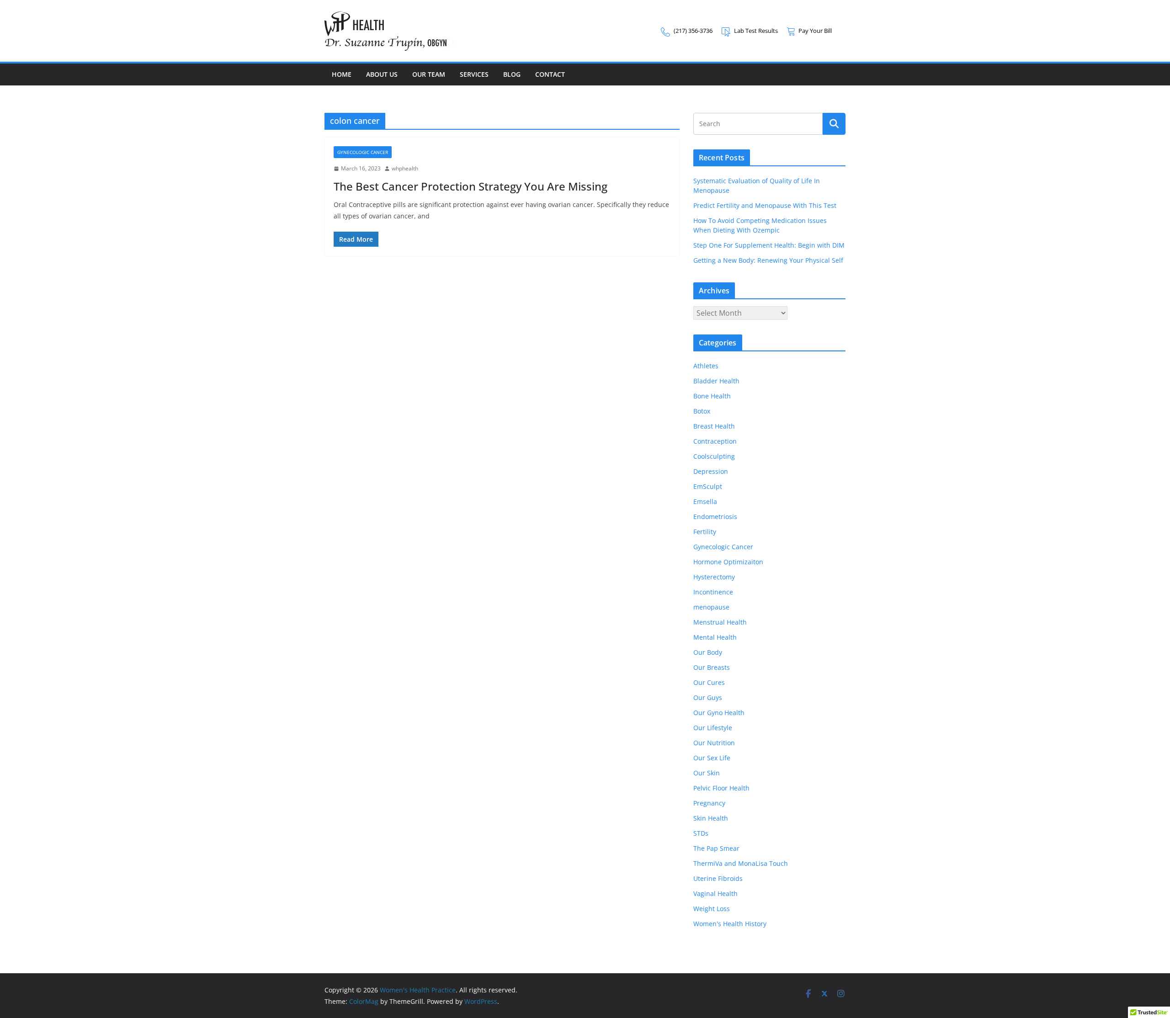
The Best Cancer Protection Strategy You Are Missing (470, 186)
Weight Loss (711, 908)
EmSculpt (707, 486)
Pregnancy (709, 803)
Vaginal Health (715, 893)
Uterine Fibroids (718, 878)
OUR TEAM (428, 74)
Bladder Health (716, 380)
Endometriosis (715, 516)
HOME (341, 74)
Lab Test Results (756, 31)
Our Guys (707, 697)
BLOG (512, 74)
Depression (710, 471)
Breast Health (714, 426)
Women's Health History (729, 923)
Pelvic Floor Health (721, 788)
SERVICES (474, 74)
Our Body (707, 652)
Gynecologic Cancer (362, 152)
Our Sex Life (711, 757)
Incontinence (713, 592)
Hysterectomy (714, 577)
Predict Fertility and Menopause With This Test (764, 205)
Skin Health (710, 818)
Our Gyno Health (719, 712)
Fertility (704, 531)
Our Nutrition (714, 742)
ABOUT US (382, 74)
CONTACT (550, 74)
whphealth (405, 168)
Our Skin (706, 773)
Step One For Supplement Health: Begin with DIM (769, 245)
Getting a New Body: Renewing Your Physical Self (768, 260)
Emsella (705, 501)
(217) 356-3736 (693, 31)
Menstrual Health (720, 622)
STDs (700, 833)
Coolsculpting (714, 456)
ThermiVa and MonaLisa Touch (740, 863)
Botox (701, 411)
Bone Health (712, 396)
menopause (711, 607)
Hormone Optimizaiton (728, 561)
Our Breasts (711, 667)
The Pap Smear (716, 848)
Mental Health (715, 637)
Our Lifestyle (712, 727)
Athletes (705, 365)
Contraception (715, 441)
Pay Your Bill (815, 31)
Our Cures (709, 682)
